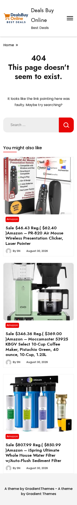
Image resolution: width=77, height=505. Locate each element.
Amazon (12, 219)
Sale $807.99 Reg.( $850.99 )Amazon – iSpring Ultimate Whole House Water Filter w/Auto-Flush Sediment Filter (33, 452)
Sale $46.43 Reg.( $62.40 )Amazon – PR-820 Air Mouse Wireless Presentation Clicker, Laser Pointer (34, 235)
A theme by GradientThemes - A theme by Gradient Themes (38, 491)
